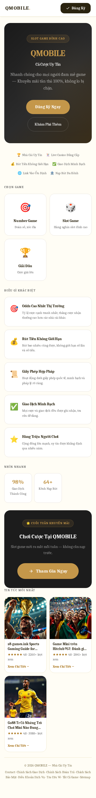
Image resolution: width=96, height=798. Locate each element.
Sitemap (85, 777)
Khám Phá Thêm (48, 124)
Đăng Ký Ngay (48, 106)
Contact (10, 772)
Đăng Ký (78, 8)
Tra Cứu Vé (54, 777)
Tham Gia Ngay (51, 571)
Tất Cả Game (70, 777)
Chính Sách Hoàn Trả (60, 772)
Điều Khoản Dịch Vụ (31, 777)
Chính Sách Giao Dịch (31, 772)
